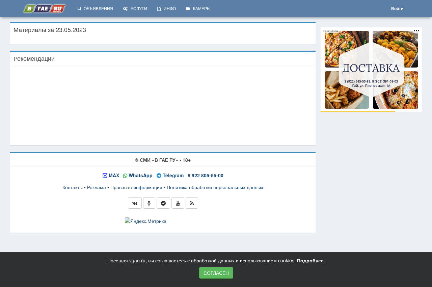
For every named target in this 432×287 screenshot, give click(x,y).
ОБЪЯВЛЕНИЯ (97, 8)
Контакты (72, 187)
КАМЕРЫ (200, 8)
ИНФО (168, 8)
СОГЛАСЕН (216, 272)
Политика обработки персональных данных (215, 187)
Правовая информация (136, 187)
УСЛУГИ (137, 8)
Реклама (96, 187)
